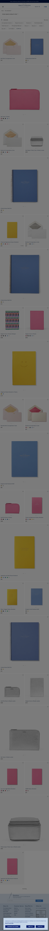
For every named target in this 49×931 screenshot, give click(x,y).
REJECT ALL (30, 926)
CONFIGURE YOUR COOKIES (12, 926)
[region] (25, 924)
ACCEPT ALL (40, 926)
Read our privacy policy (9, 923)
